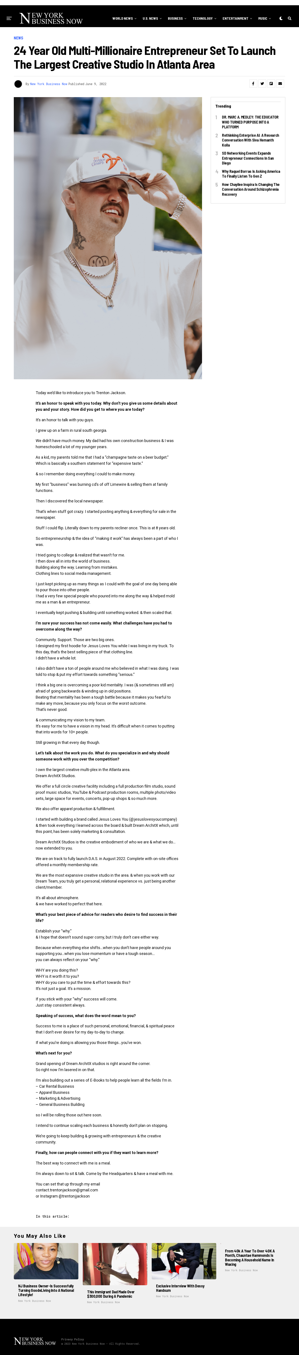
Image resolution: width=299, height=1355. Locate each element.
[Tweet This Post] (262, 83)
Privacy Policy (72, 1339)
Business (175, 18)
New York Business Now (48, 84)
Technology (203, 18)
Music (262, 18)
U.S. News (150, 18)
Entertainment (235, 18)
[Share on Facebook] (253, 83)
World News (123, 18)
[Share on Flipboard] (271, 83)
